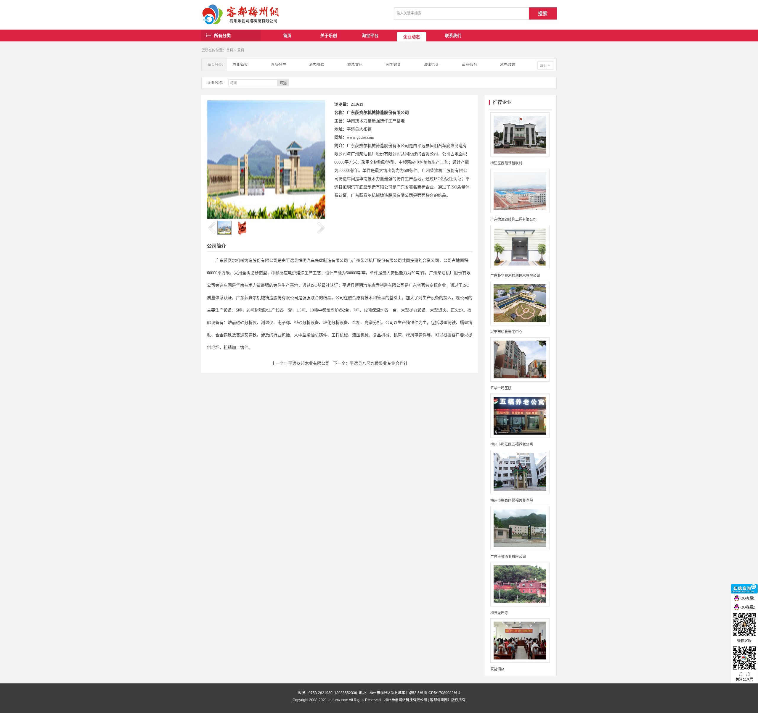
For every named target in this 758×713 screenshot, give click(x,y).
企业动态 (411, 36)
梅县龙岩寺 (499, 613)
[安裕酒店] (520, 661)
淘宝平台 (370, 35)
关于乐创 (328, 35)
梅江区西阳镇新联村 (506, 163)
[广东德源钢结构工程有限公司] (520, 212)
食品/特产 (278, 65)
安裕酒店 (497, 669)
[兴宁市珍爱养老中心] (520, 324)
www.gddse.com (360, 137)
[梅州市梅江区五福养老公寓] (520, 437)
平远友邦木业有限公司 (309, 363)
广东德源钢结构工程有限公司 (513, 219)
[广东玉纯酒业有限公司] (520, 549)
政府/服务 (469, 65)
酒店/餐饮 (316, 65)
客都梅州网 (439, 700)
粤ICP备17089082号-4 (442, 693)
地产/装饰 (507, 65)
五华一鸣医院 (501, 388)
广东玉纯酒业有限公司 (508, 557)
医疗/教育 (393, 65)
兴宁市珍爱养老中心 (506, 332)
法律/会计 (431, 65)
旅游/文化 (354, 65)
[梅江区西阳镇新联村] (520, 156)
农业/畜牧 (240, 65)
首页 (287, 35)
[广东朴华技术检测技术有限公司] (520, 268)
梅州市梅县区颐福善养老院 (511, 501)
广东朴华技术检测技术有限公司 (515, 276)
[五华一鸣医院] (520, 380)
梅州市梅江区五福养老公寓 (511, 444)
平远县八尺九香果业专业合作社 (379, 363)
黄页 (240, 50)
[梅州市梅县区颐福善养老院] (520, 493)
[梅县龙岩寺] (520, 605)
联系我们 (453, 35)
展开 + (545, 66)
